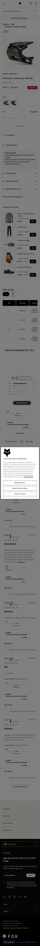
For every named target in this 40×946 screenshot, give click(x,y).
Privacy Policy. (29, 477)
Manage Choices (20, 483)
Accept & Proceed (20, 494)
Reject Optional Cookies (20, 488)
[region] (20, 473)
